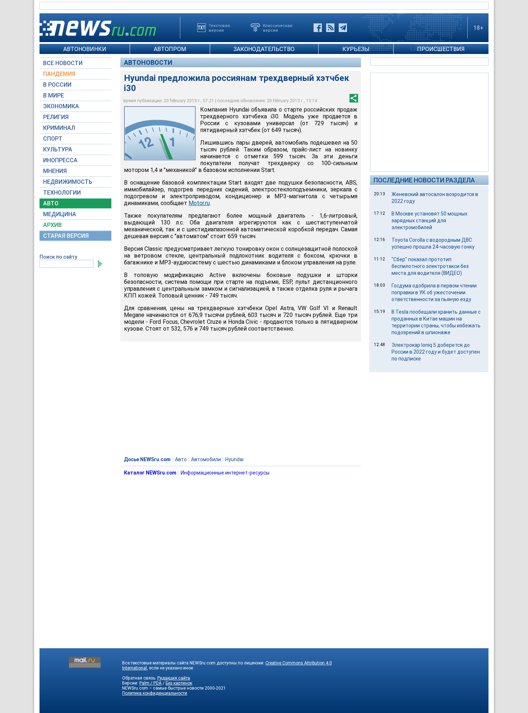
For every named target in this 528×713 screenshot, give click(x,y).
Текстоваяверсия (219, 27)
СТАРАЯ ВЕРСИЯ (66, 235)
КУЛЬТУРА (57, 149)
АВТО (51, 203)
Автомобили (206, 459)
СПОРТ (52, 138)
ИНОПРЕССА (60, 160)
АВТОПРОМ (170, 49)
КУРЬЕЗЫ (356, 49)
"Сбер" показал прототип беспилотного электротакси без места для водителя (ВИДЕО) (430, 266)
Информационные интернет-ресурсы (225, 473)
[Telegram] (343, 27)
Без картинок (179, 683)
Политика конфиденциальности (154, 693)
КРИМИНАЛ (59, 127)
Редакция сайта (173, 678)
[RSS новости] (330, 27)
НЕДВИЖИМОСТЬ (67, 181)
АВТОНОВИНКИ (84, 49)
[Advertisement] (429, 122)
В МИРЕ (53, 95)
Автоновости (148, 62)
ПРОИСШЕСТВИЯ (441, 49)
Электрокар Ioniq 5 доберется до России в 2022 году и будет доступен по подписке (436, 352)
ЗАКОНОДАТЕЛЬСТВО (264, 49)
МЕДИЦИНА (59, 214)
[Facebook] (318, 27)
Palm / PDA (150, 683)
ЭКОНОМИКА (61, 106)
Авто (181, 459)
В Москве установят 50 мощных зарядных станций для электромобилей (429, 220)
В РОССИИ (57, 84)
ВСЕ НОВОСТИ (63, 63)
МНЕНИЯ (55, 171)
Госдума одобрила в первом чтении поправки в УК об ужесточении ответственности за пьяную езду (434, 292)
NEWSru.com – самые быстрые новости (163, 688)
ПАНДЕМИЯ (59, 74)
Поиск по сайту (58, 257)
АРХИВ (52, 225)
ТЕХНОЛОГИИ (62, 192)
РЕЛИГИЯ (56, 117)
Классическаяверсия (277, 27)
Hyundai (234, 459)
